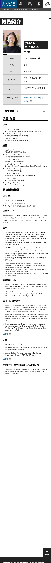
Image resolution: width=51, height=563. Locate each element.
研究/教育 (17, 9)
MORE (5, 334)
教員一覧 (26, 9)
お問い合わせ (30, 4)
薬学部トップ (6, 9)
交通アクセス (21, 4)
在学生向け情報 (47, 4)
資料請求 (39, 4)
